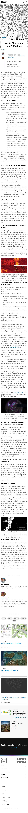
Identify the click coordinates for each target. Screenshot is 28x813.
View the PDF (14, 728)
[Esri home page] (4, 2)
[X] (21, 759)
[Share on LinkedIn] (15, 55)
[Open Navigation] (26, 2)
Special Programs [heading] (5, 777)
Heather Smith (11, 57)
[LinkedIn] (24, 759)
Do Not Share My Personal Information (10, 808)
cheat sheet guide (18, 392)
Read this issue (15, 726)
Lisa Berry (2, 699)
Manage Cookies (5, 804)
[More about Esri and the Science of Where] (4, 761)
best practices (23, 618)
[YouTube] (24, 762)
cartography (16, 618)
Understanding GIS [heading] (5, 772)
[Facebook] (18, 759)
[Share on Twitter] (9, 55)
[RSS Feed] (19, 55)
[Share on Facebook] (11, 55)
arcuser (5, 38)
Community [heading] (4, 769)
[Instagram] (21, 762)
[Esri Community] (18, 762)
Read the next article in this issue (19, 718)
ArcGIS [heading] (2, 766)
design (14, 620)
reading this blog (15, 347)
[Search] (23, 2)
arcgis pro (10, 618)
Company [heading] (3, 775)
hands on (4, 618)
